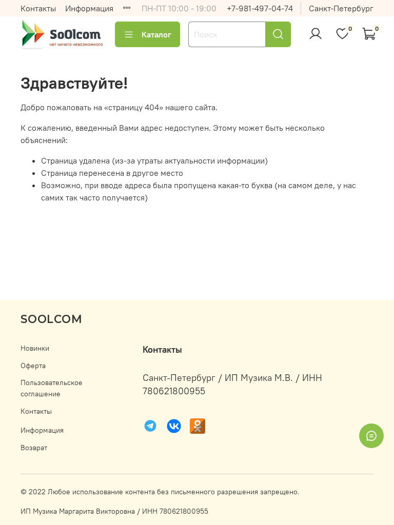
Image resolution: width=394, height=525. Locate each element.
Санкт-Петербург (341, 8)
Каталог (156, 34)
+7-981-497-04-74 (260, 8)
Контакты (38, 8)
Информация (89, 8)
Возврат (34, 447)
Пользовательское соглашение (52, 388)
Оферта (33, 365)
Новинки (35, 348)
